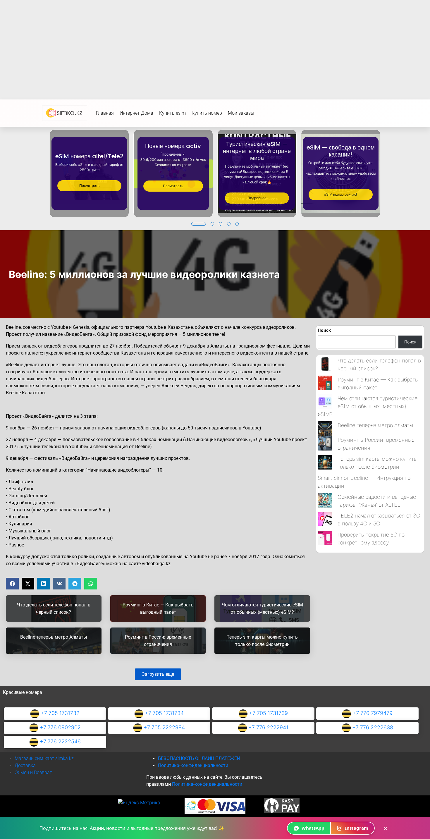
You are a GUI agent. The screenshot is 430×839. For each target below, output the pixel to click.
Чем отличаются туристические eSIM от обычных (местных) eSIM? (367, 406)
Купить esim (172, 113)
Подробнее (256, 197)
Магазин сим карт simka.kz (44, 758)
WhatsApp (313, 828)
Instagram (356, 828)
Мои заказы (241, 113)
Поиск (324, 330)
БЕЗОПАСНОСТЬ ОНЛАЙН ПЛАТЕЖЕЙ (199, 758)
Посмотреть (89, 185)
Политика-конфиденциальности (193, 765)
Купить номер (207, 113)
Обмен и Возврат (33, 772)
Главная (105, 113)
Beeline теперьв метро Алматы (375, 425)
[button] (198, 224)
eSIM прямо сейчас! (340, 194)
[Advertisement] (215, 44)
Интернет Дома (136, 113)
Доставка (25, 765)
